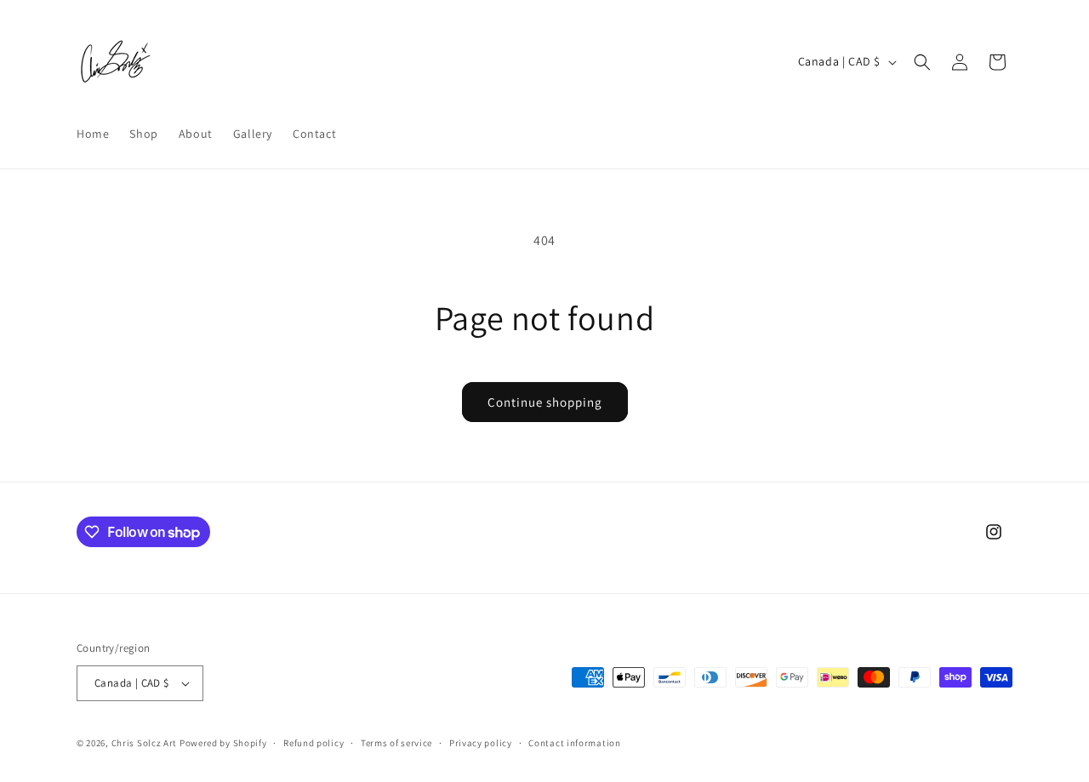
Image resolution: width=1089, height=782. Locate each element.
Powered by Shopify (223, 743)
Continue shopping (544, 402)
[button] (922, 62)
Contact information (574, 743)
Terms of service (396, 743)
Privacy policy (480, 743)
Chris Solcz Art (144, 743)
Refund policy (313, 743)
